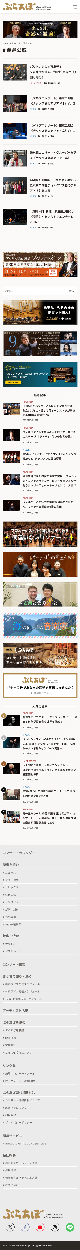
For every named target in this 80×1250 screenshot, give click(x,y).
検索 (71, 291)
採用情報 (10, 1170)
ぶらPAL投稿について (18, 1052)
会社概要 (9, 1155)
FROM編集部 (13, 924)
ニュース (10, 872)
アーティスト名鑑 (15, 1010)
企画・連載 (12, 880)
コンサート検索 (14, 964)
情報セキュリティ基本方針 (21, 1177)
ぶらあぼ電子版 (14, 1030)
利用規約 (10, 1115)
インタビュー (13, 902)
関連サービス (12, 1135)
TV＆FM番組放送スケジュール (23, 999)
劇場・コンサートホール (20, 1073)
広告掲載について (16, 1108)
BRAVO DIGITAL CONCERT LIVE (25, 1143)
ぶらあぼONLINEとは (19, 1092)
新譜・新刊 (12, 909)
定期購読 (10, 1045)
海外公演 (10, 917)
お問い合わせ (13, 1185)
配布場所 (10, 1038)
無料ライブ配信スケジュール (22, 984)
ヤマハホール (13, 951)
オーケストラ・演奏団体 (20, 1081)
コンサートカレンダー (19, 852)
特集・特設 (11, 935)
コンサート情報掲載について (22, 1100)
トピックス (12, 887)
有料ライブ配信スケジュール (22, 991)
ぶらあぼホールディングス (21, 1163)
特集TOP (10, 944)
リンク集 (9, 1065)
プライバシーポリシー (18, 1122)
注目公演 (10, 895)
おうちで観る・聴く (17, 976)
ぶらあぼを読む (14, 1022)
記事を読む (11, 864)
